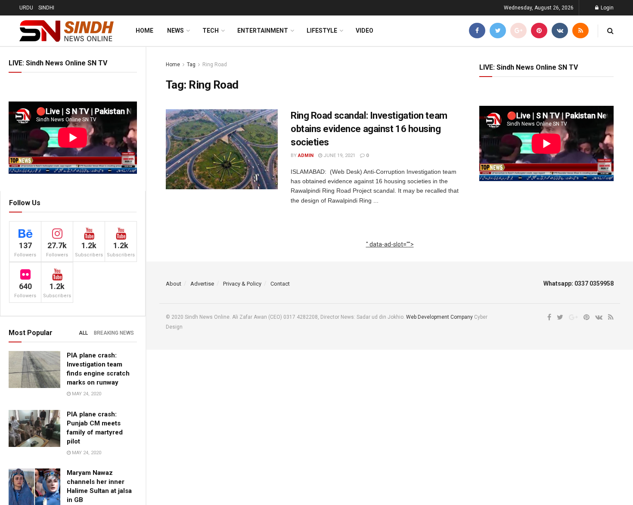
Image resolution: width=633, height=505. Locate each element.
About (173, 283)
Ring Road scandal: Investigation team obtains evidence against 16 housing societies (369, 129)
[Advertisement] (390, 254)
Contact (280, 283)
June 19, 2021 (338, 155)
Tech (210, 30)
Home (144, 30)
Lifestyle (322, 30)
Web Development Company (439, 317)
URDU (26, 8)
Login (606, 8)
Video (364, 30)
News (175, 30)
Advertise (202, 283)
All (83, 333)
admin (305, 155)
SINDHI (46, 8)
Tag (191, 65)
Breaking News (114, 333)
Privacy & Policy (242, 283)
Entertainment (262, 30)
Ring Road (214, 65)
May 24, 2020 (86, 394)
